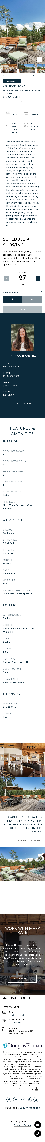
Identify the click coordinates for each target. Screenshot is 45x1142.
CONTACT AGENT (23, 403)
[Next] (38, 278)
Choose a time (10, 292)
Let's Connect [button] (22, 979)
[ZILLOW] (36, 1099)
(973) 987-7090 (11, 376)
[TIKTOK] (29, 1099)
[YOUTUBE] (22, 1099)
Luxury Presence (30, 1107)
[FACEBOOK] (9, 1099)
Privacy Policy (22, 1125)
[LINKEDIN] (15, 1099)
